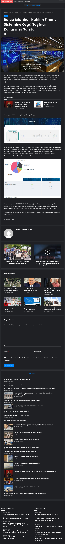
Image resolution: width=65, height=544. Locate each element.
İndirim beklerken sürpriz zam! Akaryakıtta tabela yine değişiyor (34, 425)
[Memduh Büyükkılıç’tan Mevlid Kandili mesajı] (32, 282)
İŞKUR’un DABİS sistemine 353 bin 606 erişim (31, 308)
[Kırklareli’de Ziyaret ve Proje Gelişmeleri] (8, 442)
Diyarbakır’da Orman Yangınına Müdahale (27, 464)
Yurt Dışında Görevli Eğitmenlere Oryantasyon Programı (31, 478)
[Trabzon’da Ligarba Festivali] (12, 301)
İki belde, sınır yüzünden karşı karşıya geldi (17, 379)
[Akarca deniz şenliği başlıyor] (38, 104)
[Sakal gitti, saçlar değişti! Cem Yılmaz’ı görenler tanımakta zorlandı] (8, 104)
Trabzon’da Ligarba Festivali (10, 308)
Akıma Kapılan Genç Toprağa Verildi (15, 420)
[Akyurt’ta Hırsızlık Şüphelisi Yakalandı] (8, 458)
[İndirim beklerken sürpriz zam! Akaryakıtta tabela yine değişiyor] (8, 427)
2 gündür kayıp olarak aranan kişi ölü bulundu (28, 405)
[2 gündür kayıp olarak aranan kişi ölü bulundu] (8, 406)
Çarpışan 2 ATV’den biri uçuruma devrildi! (16, 416)
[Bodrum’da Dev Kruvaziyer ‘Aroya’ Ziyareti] (8, 488)
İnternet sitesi (37, 351)
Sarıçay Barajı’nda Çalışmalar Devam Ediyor (28, 432)
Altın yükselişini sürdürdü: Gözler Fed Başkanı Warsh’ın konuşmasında (25, 493)
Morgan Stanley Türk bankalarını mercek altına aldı (20, 452)
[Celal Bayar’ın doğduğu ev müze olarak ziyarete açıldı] (52, 301)
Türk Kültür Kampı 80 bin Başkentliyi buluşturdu (11, 289)
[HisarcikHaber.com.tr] (32, 5)
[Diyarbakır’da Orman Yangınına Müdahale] (8, 466)
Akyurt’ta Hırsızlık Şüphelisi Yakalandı (26, 456)
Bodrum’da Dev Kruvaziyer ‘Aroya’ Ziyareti (27, 486)
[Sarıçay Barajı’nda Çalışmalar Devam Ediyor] (8, 434)
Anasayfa (7, 12)
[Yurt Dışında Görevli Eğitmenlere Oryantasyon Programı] (8, 481)
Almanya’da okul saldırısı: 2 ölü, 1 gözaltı (16, 411)
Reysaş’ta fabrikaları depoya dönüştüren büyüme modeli (21, 447)
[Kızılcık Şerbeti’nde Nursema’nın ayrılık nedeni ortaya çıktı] (52, 282)
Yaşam (12, 12)
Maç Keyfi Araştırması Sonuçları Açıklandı (17, 384)
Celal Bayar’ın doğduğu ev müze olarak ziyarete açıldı (52, 308)
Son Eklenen (32, 373)
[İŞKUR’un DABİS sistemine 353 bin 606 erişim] (32, 301)
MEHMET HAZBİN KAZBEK (13, 34)
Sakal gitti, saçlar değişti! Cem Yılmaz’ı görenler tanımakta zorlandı (22, 104)
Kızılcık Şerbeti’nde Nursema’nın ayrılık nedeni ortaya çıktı (52, 290)
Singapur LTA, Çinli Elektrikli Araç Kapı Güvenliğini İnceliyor (22, 400)
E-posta (6, 351)
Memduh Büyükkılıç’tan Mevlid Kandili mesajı (31, 289)
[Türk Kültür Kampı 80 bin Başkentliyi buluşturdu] (12, 282)
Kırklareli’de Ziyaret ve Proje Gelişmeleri (26, 440)
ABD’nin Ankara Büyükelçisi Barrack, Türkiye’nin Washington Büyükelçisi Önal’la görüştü (36, 1)
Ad (5, 345)
